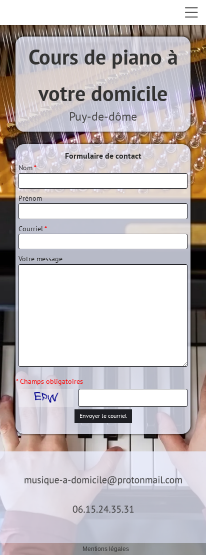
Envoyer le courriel (103, 415)
